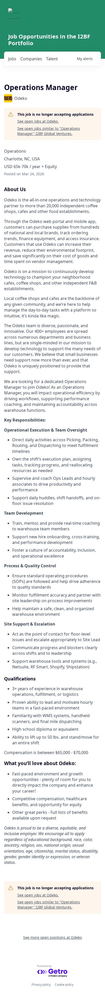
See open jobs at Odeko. (38, 121)
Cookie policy (64, 984)
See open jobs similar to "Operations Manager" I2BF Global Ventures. (48, 131)
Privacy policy (41, 984)
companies (31, 59)
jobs (12, 59)
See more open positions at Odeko (52, 937)
